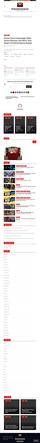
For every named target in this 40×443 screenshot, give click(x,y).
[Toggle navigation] (4, 6)
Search (6, 138)
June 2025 (5, 291)
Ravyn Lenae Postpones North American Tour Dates (8, 129)
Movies (22, 191)
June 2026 (5, 259)
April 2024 (6, 327)
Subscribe (29, 86)
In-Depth (18, 171)
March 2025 (6, 298)
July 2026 (5, 256)
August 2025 (6, 285)
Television (5, 387)
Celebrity (5, 348)
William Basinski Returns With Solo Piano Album (12, 235)
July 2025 (5, 288)
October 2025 (6, 280)
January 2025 (6, 304)
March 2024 (6, 330)
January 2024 (6, 335)
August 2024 (6, 317)
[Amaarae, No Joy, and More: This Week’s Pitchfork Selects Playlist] (20, 71)
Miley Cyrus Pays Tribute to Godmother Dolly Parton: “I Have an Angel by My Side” (19, 238)
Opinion (22, 171)
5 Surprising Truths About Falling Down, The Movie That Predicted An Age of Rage (25, 206)
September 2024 (7, 314)
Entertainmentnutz (20, 9)
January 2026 (6, 272)
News (8, 35)
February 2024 (6, 332)
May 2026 (5, 262)
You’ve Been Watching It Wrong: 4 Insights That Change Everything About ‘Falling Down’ (25, 213)
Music (5, 35)
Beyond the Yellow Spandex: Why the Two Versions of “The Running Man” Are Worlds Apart (26, 174)
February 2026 (6, 270)
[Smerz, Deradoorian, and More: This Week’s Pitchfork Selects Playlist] (9, 72)
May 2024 (5, 325)
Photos (5, 377)
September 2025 (7, 283)
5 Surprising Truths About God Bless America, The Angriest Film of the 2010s (25, 200)
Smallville (5, 385)
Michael (8, 45)
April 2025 (6, 296)
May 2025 (5, 293)
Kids (4, 364)
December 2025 (6, 275)
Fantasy (5, 356)
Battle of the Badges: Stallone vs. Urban (23, 180)
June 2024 (5, 322)
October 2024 (6, 311)
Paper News (11, 438)
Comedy (5, 351)
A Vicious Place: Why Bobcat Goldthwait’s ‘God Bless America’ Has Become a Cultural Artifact (26, 193)
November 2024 (6, 309)
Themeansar (6, 439)
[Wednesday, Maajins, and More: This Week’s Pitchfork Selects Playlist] (31, 72)
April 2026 (6, 264)
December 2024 (6, 306)
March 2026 (6, 267)
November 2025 (6, 277)
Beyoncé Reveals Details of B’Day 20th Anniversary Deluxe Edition (15, 230)
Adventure (5, 345)
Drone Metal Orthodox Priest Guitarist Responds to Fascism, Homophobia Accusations (19, 233)
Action (5, 343)
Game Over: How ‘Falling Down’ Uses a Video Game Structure (25, 219)
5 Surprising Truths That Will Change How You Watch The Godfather (26, 187)
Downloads (6, 353)
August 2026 (6, 254)
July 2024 (5, 319)
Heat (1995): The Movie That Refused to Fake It (25, 167)
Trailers (5, 390)
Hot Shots (5, 358)
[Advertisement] (20, 25)
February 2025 (6, 301)
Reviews (5, 379)
